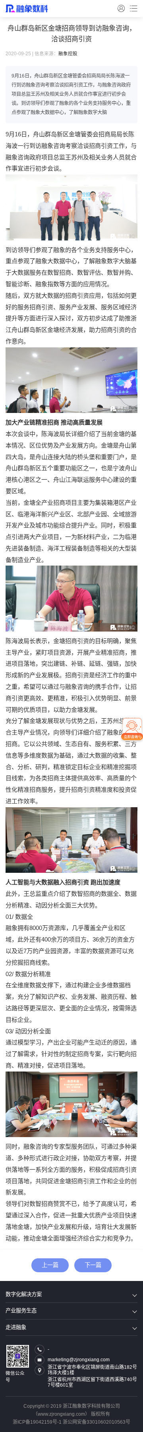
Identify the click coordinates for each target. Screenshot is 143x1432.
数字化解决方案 (24, 1294)
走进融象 (16, 1327)
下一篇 (93, 1265)
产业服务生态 (21, 1311)
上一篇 (50, 1265)
